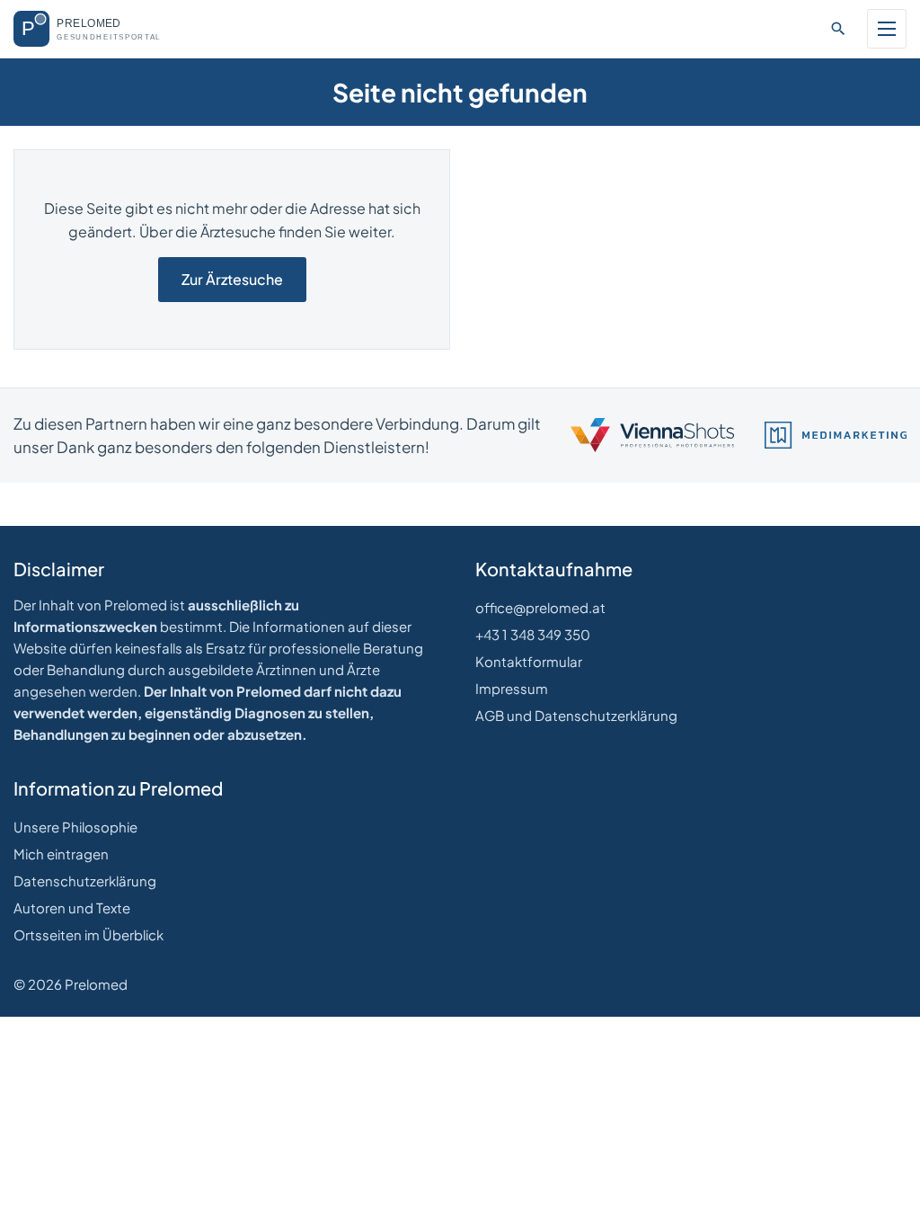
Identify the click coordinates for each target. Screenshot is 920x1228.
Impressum (511, 688)
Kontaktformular (528, 661)
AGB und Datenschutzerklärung (576, 715)
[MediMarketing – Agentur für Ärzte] (836, 435)
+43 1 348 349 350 (532, 634)
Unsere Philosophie (75, 826)
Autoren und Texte (71, 907)
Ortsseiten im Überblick (88, 934)
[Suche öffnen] (838, 29)
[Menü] (887, 29)
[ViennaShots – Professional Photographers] (652, 435)
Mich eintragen (61, 853)
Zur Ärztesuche (232, 279)
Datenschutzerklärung (84, 880)
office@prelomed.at (540, 607)
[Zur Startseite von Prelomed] (99, 29)
